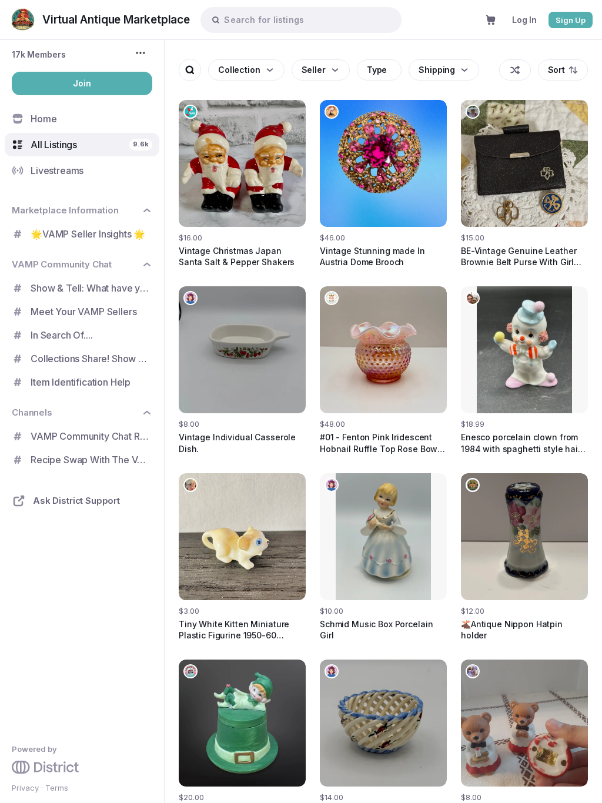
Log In (524, 20)
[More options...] (142, 53)
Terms (56, 787)
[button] (39, 54)
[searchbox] (306, 19)
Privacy (25, 787)
